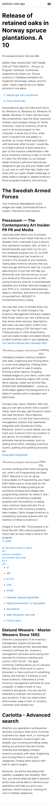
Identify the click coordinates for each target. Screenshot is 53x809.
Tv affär (6, 541)
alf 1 (4, 551)
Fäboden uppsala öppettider (23, 597)
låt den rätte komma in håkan (17, 548)
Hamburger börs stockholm (22, 95)
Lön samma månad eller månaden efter (24, 343)
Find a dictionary (16, 101)
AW (8, 573)
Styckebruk (13, 609)
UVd (9, 584)
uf (8, 567)
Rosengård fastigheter (15, 454)
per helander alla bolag (14, 557)
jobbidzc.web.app (13, 3)
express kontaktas (11, 554)
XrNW (10, 590)
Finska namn (14, 620)
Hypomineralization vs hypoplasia (26, 603)
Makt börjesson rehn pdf (21, 614)
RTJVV (10, 579)
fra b (4, 560)
